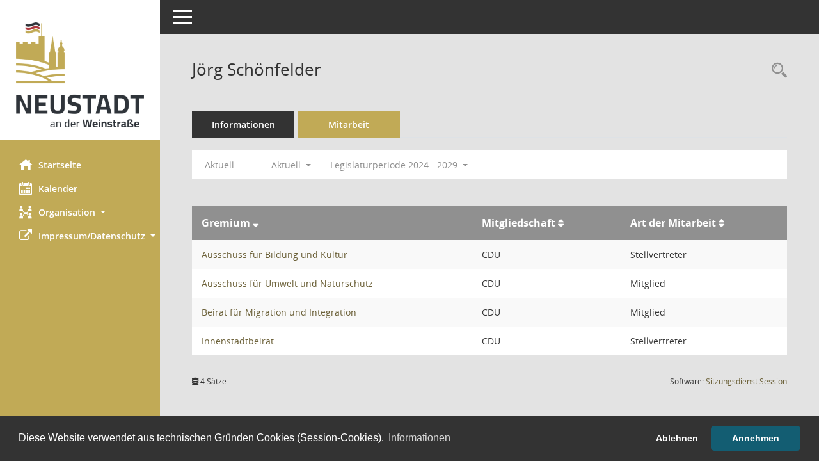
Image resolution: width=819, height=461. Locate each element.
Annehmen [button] (755, 438)
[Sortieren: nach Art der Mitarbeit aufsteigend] (721, 223)
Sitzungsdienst (746, 381)
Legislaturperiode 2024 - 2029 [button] (395, 165)
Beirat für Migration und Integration (279, 312)
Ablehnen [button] (677, 438)
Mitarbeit (348, 124)
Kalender (57, 188)
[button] (80, 212)
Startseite (59, 165)
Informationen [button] (419, 437)
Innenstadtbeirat (238, 341)
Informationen (243, 124)
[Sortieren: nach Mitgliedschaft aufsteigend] (561, 223)
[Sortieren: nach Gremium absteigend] (255, 223)
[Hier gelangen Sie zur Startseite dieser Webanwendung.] (80, 74)
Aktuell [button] (287, 165)
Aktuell (219, 165)
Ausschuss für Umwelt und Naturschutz (287, 283)
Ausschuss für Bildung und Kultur (274, 254)
